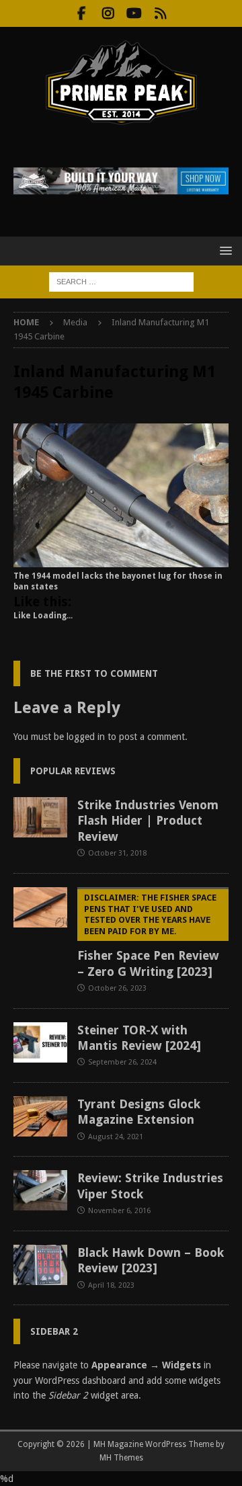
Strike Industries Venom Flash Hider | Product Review (147, 820)
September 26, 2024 (122, 1062)
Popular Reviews (73, 771)
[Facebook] (81, 13)
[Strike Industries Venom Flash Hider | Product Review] (40, 817)
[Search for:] (121, 281)
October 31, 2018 (117, 853)
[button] (223, 250)
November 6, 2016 (119, 1210)
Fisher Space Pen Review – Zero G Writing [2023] (148, 936)
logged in (86, 736)
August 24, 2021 (115, 1136)
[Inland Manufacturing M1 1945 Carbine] (121, 559)
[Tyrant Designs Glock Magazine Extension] (40, 1116)
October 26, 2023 (117, 988)
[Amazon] (160, 13)
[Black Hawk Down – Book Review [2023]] (40, 1265)
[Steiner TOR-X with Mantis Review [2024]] (40, 1042)
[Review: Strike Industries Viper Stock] (40, 1190)
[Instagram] (108, 13)
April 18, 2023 (111, 1285)
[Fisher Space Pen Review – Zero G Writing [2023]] (40, 907)
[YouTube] (134, 13)
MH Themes (121, 1457)
